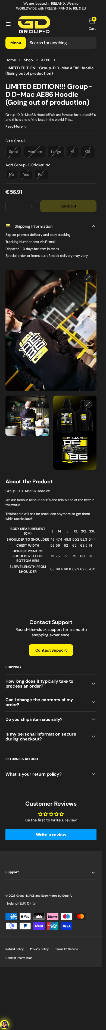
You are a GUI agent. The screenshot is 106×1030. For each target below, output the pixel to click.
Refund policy (14, 949)
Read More (14, 126)
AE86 (46, 60)
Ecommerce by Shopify (56, 896)
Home (10, 60)
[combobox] (61, 43)
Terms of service (66, 949)
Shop (28, 60)
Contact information (18, 958)
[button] (8, 24)
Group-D (22, 896)
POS (32, 896)
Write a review (51, 835)
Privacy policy (39, 949)
